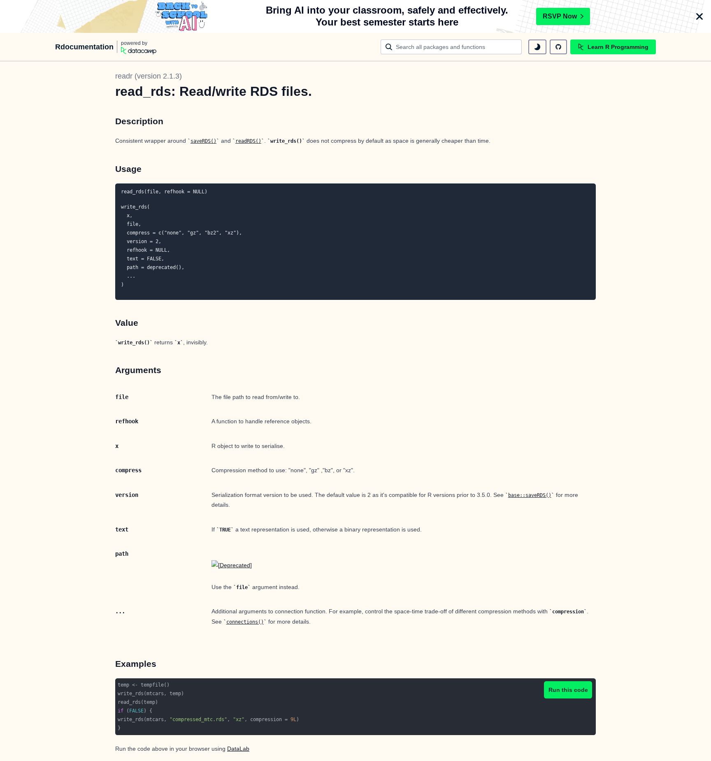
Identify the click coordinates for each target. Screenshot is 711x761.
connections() (245, 622)
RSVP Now (560, 16)
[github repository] (558, 46)
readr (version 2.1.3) (148, 76)
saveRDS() (203, 141)
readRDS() (248, 141)
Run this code (568, 690)
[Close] (699, 16)
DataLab (238, 748)
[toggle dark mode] (537, 46)
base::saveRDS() (529, 495)
